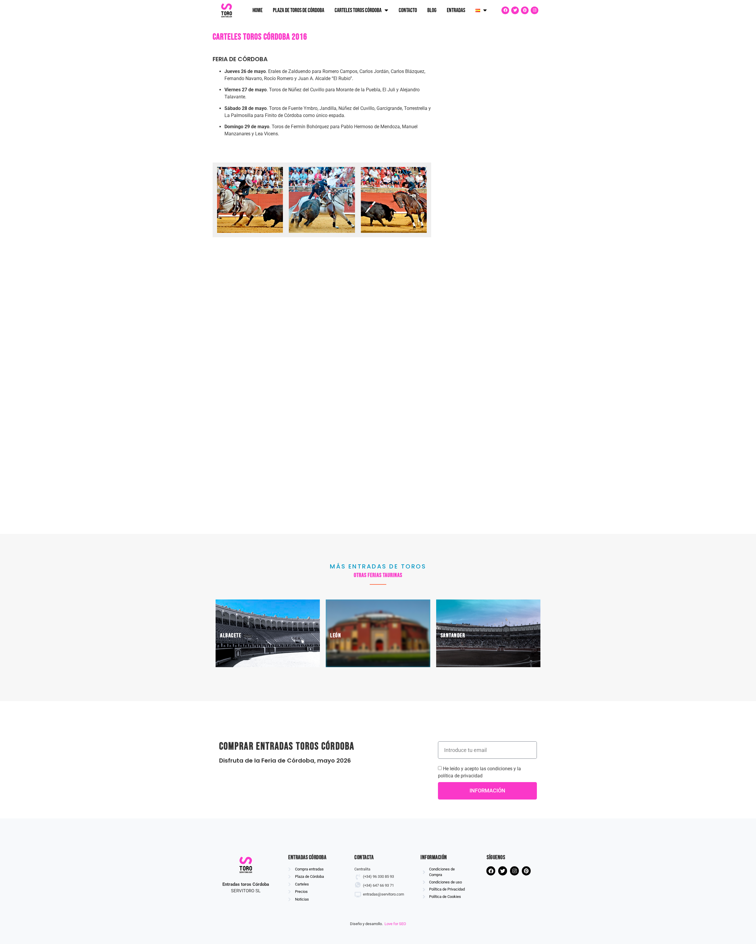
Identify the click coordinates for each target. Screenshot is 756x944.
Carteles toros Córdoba (358, 10)
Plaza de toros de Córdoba (298, 10)
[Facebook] (505, 10)
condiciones (499, 768)
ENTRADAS (456, 10)
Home (257, 10)
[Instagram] (534, 10)
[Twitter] (515, 10)
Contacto (408, 10)
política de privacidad (460, 776)
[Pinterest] (525, 10)
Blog (431, 10)
